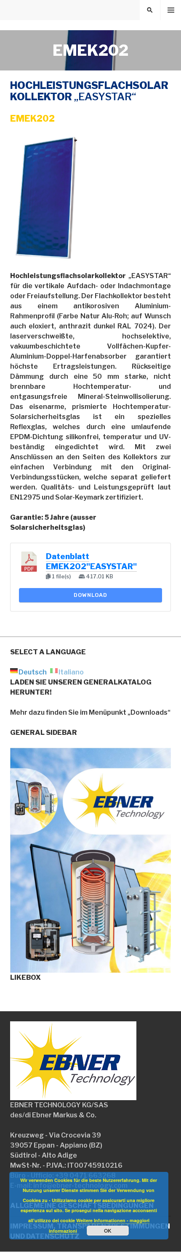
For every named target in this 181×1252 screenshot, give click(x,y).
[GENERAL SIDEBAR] (90, 967)
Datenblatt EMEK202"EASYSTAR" (91, 561)
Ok (108, 1230)
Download (90, 595)
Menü (171, 10)
